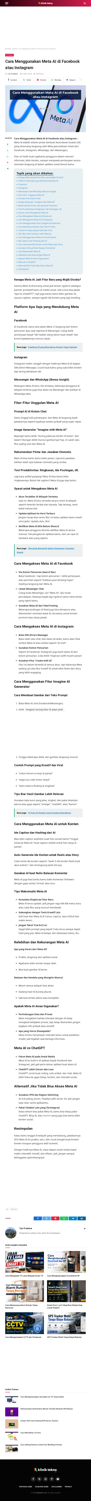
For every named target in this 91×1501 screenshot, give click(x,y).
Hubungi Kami (41, 1487)
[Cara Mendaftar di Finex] (11, 1435)
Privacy (68, 1487)
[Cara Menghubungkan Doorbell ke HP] (66, 1262)
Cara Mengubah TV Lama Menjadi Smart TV (24, 1276)
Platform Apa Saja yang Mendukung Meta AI (38, 180)
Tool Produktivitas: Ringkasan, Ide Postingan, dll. (40, 209)
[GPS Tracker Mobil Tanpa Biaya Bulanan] (66, 1323)
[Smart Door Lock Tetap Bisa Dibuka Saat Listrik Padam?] (66, 1291)
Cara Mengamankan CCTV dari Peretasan (23, 1337)
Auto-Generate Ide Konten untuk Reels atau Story (40, 244)
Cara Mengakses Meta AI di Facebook (35, 216)
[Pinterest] (7, 162)
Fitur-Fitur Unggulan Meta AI (31, 195)
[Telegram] (7, 168)
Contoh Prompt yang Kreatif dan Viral (35, 230)
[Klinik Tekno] (46, 3)
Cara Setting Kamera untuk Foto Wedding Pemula (41, 1445)
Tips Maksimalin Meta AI (29, 251)
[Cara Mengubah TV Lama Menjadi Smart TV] (24, 1262)
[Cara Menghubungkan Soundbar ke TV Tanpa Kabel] (11, 1399)
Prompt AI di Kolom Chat (29, 198)
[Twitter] (7, 150)
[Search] (84, 3)
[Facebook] (7, 144)
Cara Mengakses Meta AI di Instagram (35, 219)
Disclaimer (56, 1487)
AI (54, 326)
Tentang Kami (25, 1487)
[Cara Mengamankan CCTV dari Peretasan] (24, 1323)
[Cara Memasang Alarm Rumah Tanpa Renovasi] (24, 1291)
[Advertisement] (45, 27)
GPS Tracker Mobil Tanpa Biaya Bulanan (64, 1337)
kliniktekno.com (41, 1493)
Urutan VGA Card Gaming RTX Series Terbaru (39, 1421)
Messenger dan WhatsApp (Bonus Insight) (37, 191)
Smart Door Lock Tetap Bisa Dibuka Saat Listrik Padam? (64, 1306)
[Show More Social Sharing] (80, 79)
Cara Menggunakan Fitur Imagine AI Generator (39, 223)
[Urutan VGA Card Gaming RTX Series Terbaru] (11, 1423)
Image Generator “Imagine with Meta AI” (36, 202)
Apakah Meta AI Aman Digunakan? (33, 258)
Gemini (47, 1115)
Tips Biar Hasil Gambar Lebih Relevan (35, 233)
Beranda (8, 49)
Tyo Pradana (13, 74)
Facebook (22, 184)
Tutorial (14, 49)
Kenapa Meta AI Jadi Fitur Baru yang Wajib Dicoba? (40, 177)
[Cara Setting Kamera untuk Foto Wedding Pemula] (11, 1447)
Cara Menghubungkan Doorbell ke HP (63, 1276)
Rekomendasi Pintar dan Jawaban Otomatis (37, 205)
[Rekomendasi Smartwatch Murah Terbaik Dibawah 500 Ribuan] (11, 1411)
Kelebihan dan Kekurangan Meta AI (34, 255)
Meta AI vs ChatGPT (27, 262)
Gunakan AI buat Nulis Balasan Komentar (36, 248)
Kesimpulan (23, 269)
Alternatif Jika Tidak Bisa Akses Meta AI (35, 265)
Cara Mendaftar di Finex (30, 1433)
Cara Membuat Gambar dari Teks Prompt (36, 226)
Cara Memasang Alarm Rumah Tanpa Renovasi (21, 1306)
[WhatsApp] (7, 156)
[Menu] (6, 3)
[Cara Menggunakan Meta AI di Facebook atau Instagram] (45, 131)
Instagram (23, 188)
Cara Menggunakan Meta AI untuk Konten (37, 237)
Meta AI (14, 1209)
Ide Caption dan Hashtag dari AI (32, 241)
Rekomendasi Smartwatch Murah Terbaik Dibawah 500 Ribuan (46, 1409)
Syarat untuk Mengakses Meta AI (33, 212)
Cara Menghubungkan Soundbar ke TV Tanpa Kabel (42, 1397)
